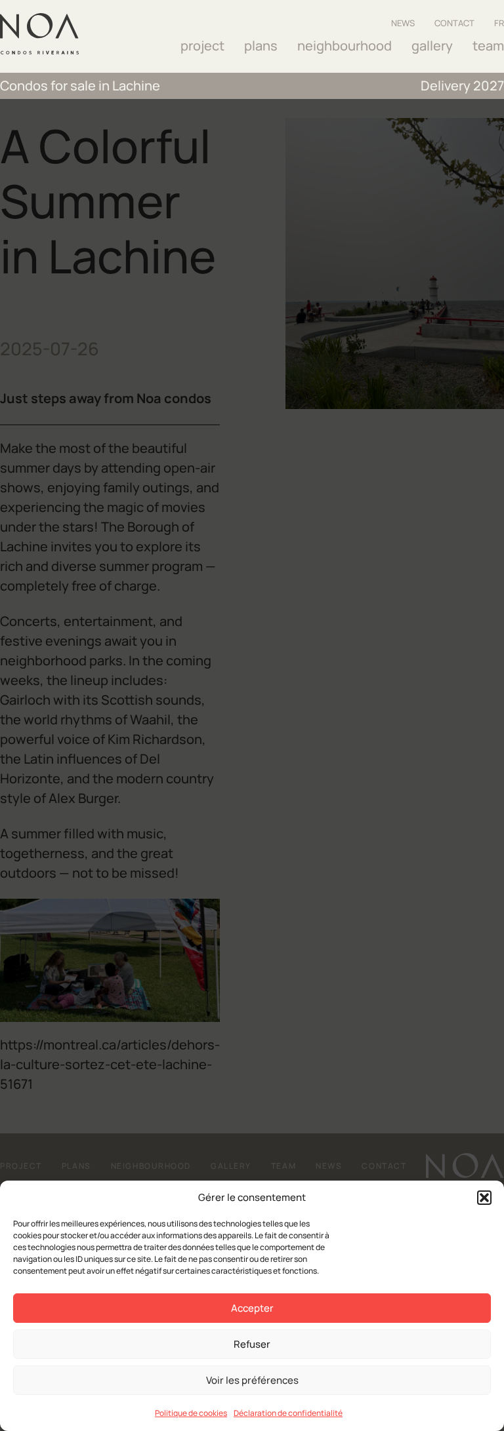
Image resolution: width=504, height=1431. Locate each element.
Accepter (252, 1308)
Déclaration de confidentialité (288, 1413)
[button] (484, 1197)
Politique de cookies (191, 1413)
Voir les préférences (252, 1380)
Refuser (252, 1344)
